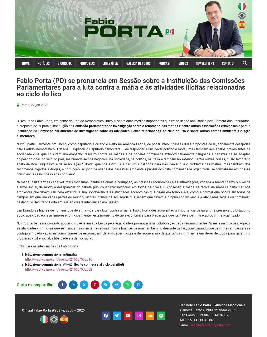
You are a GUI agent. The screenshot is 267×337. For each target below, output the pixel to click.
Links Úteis (110, 63)
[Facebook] (106, 316)
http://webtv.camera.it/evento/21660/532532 (58, 269)
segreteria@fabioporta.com (210, 325)
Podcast (165, 63)
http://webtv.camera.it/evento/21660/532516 (58, 259)
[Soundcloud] (150, 316)
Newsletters (205, 63)
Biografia (65, 63)
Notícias (44, 63)
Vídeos (183, 63)
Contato (228, 63)
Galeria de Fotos (138, 63)
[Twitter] (117, 316)
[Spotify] (161, 316)
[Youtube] (128, 316)
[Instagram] (139, 316)
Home (26, 63)
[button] (245, 63)
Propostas (87, 63)
